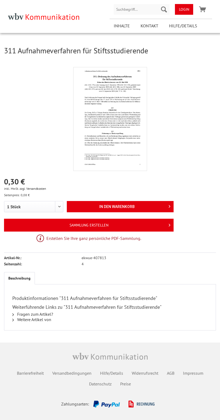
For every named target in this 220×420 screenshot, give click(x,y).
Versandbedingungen (71, 373)
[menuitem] (142, 9)
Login (184, 9)
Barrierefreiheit (30, 373)
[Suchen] (164, 9)
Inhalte (122, 25)
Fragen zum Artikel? (34, 314)
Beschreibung (19, 278)
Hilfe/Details (183, 25)
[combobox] (142, 9)
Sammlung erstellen (88, 225)
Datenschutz (100, 383)
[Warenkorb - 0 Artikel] (202, 9)
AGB (170, 373)
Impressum (193, 373)
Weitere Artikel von (33, 319)
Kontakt (149, 25)
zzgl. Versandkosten (33, 189)
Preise (125, 383)
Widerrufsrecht (145, 373)
